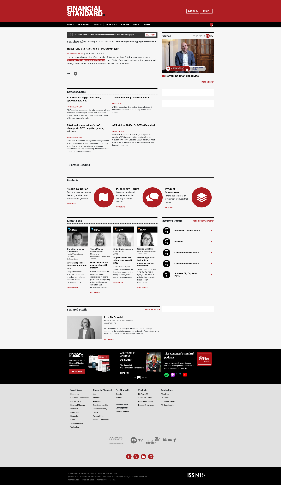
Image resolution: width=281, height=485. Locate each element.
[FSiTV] (209, 36)
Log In (206, 11)
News (70, 24)
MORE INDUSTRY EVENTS (203, 221)
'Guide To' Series (77, 189)
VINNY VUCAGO (118, 131)
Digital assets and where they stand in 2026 (123, 260)
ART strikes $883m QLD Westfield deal (133, 125)
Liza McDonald (113, 317)
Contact (147, 24)
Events (96, 24)
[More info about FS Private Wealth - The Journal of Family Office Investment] (153, 362)
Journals (110, 24)
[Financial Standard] (86, 11)
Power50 (178, 241)
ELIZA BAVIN (116, 104)
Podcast (125, 24)
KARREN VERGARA (74, 107)
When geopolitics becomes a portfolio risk (77, 265)
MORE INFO (71, 204)
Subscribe (193, 11)
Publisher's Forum (127, 189)
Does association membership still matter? (99, 265)
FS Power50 (83, 24)
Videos (136, 24)
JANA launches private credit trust (131, 97)
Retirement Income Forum (187, 230)
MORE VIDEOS (207, 85)
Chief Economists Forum (186, 252)
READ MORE (72, 288)
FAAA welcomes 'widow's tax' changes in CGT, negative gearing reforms (85, 128)
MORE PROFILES (152, 310)
